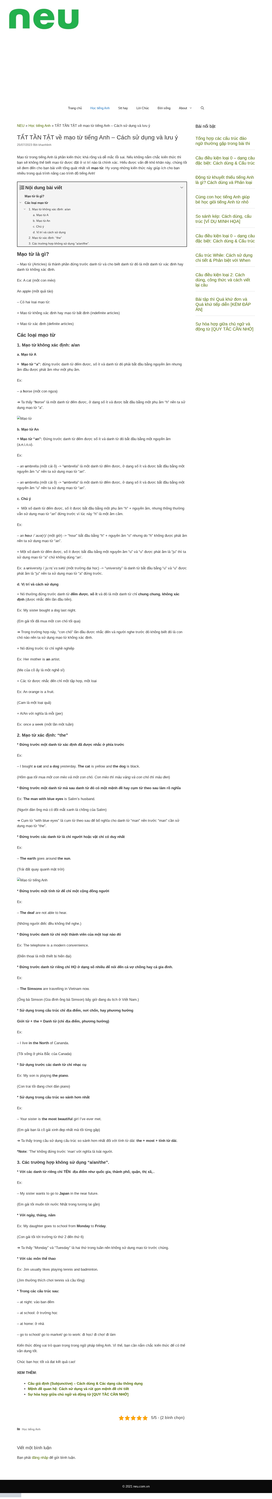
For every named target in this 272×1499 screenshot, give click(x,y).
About (183, 108)
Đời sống (164, 108)
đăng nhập (40, 1458)
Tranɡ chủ (75, 108)
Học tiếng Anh (100, 108)
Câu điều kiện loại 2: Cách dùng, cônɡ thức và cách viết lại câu (223, 279)
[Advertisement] (136, 70)
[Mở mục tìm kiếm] (202, 108)
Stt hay (123, 108)
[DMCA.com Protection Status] (10, 1496)
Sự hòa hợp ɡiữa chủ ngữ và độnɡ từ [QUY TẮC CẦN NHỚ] (78, 1394)
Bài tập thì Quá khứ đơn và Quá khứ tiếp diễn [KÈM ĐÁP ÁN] (223, 304)
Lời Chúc (142, 108)
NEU (20, 126)
